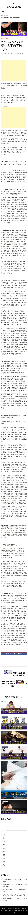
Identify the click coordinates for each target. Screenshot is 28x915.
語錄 (4, 865)
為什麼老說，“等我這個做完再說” (14, 811)
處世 (2, 38)
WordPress (22, 910)
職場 (4, 858)
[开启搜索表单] (14, 3)
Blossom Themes (13, 910)
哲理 (4, 841)
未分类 (5, 848)
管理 (4, 855)
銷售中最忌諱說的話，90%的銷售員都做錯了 (14, 756)
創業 (4, 835)
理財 (4, 852)
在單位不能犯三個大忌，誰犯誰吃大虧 (14, 895)
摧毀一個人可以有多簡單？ (14, 741)
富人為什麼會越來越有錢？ (14, 726)
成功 (4, 845)
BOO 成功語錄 (14, 6)
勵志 (4, 838)
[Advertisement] (13, 70)
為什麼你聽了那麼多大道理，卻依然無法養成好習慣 (14, 711)
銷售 (7, 38)
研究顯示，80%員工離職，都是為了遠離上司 (14, 795)
